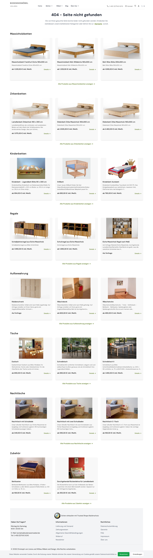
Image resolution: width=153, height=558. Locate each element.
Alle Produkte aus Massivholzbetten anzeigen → (76, 84)
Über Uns (74, 6)
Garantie (104, 529)
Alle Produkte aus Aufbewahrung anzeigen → (76, 324)
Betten (48, 6)
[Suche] (135, 6)
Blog (66, 6)
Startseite (98, 24)
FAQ (102, 533)
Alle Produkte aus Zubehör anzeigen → (76, 503)
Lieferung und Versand (64, 526)
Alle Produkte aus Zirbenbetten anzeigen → (76, 144)
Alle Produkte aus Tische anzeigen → (76, 383)
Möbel (58, 6)
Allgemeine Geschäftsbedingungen (69, 533)
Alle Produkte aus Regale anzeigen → (76, 264)
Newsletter (60, 540)
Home (40, 6)
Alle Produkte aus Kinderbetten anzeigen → (76, 204)
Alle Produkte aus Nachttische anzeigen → (76, 443)
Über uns (104, 540)
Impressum (105, 536)
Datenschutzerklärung (109, 526)
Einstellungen (137, 554)
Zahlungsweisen (62, 529)
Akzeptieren (123, 554)
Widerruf (59, 536)
